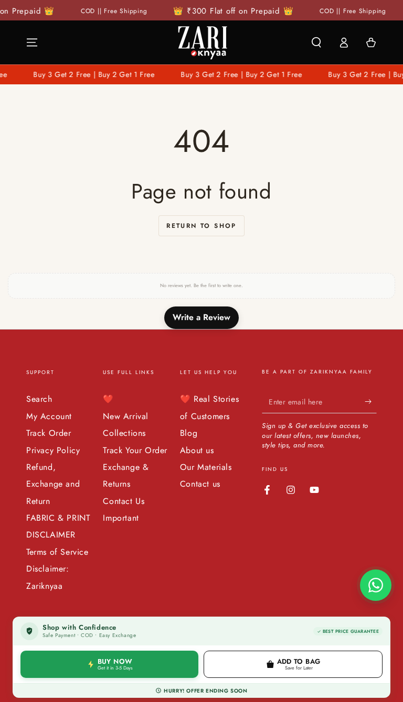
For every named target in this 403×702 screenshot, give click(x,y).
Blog (188, 433)
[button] (316, 42)
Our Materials (206, 467)
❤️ (108, 399)
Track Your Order (135, 450)
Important (121, 518)
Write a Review (201, 317)
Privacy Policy (53, 450)
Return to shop (201, 226)
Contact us (200, 484)
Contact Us (123, 501)
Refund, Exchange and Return (53, 484)
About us (197, 450)
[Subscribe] (371, 401)
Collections (124, 433)
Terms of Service (57, 552)
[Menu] (32, 42)
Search (39, 399)
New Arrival (126, 416)
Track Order (48, 433)
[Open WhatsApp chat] (375, 585)
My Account (49, 416)
